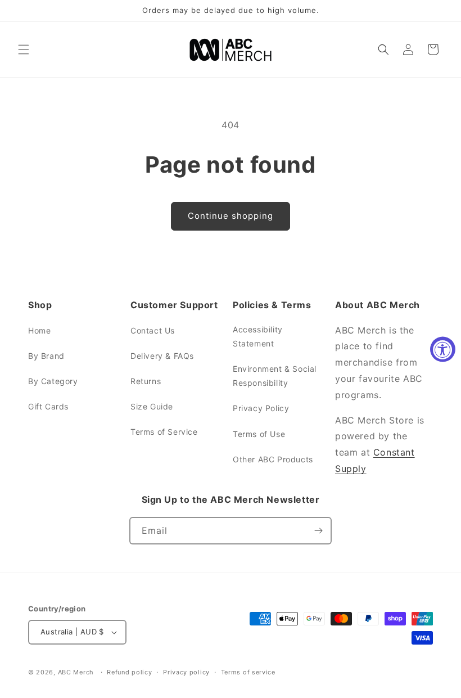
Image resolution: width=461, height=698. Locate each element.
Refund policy (129, 672)
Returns (145, 381)
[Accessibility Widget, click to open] (442, 349)
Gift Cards (48, 406)
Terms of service (248, 672)
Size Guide (151, 406)
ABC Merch (76, 672)
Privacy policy (186, 672)
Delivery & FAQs (162, 356)
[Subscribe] (318, 530)
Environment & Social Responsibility (275, 376)
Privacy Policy (261, 408)
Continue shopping (230, 215)
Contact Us (152, 330)
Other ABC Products (273, 459)
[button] (23, 49)
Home (39, 330)
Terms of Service (164, 431)
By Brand (46, 356)
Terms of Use (259, 434)
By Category (53, 381)
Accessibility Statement (258, 336)
